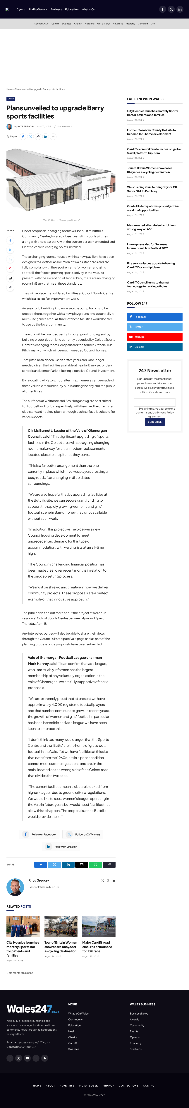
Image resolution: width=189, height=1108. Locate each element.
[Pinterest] (10, 268)
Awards (134, 1019)
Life (153, 23)
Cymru (21, 9)
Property (130, 23)
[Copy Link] (38, 136)
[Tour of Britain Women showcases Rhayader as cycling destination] (61, 926)
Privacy (108, 1085)
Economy (136, 1043)
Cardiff (55, 23)
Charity (78, 23)
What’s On (88, 9)
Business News (139, 1013)
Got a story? (103, 23)
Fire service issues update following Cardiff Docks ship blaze (151, 265)
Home (9, 89)
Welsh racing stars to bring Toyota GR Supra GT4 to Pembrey (152, 189)
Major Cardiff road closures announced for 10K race (97, 946)
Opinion (135, 1037)
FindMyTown (36, 9)
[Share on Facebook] (23, 136)
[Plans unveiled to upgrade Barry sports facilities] (61, 180)
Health (72, 1031)
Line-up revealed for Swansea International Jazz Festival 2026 (147, 246)
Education (71, 9)
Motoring (89, 23)
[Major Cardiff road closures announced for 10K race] (99, 926)
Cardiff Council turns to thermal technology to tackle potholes (148, 284)
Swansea (66, 23)
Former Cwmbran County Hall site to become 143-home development (151, 132)
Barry (11, 99)
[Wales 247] (7, 9)
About (50, 1085)
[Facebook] (10, 240)
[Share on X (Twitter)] (30, 136)
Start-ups (136, 1049)
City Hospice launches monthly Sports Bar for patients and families (22, 948)
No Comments (64, 126)
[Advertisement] (94, 58)
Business (56, 9)
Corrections (128, 1085)
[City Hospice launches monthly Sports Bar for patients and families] (23, 926)
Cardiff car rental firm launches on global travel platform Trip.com (154, 151)
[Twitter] (10, 249)
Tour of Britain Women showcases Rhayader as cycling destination (60, 946)
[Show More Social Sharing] (53, 136)
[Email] (10, 278)
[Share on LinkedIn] (45, 136)
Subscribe (154, 421)
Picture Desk (88, 1085)
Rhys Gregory (26, 126)
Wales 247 (98, 1095)
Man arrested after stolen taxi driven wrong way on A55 (151, 227)
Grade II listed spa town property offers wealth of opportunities (153, 208)
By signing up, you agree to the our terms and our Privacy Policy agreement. (155, 412)
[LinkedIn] (10, 259)
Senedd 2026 (41, 23)
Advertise (118, 23)
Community (75, 1019)
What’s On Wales (78, 1013)
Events (134, 1031)
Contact (149, 1085)
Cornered (143, 23)
